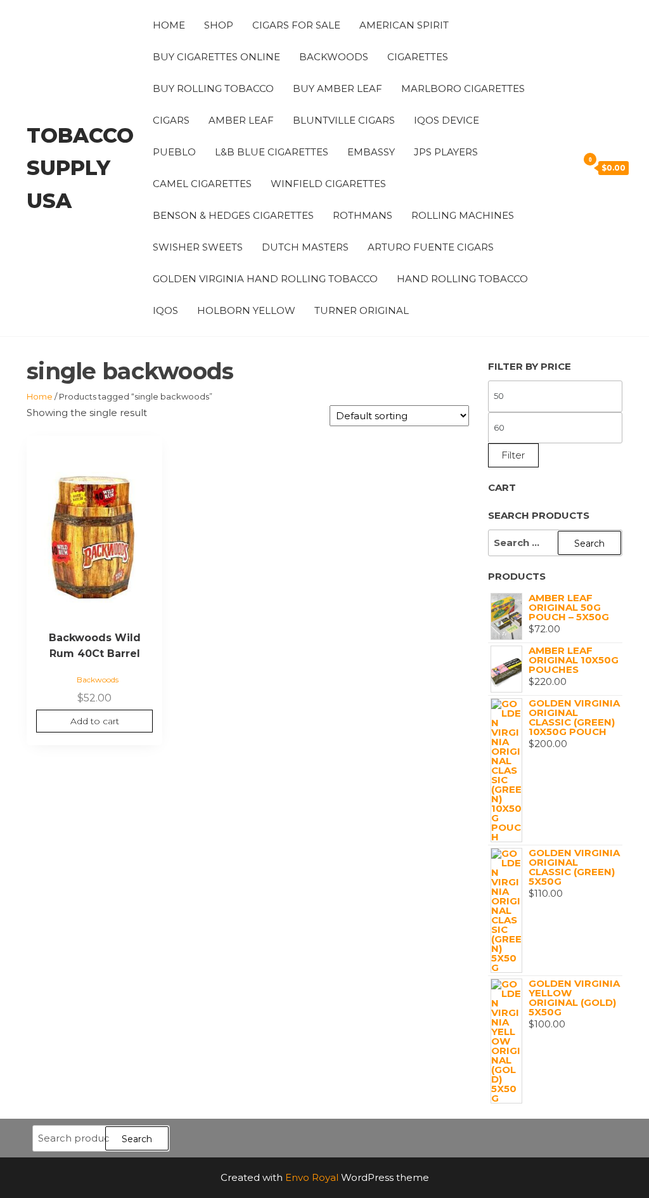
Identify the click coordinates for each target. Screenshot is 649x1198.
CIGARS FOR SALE (296, 25)
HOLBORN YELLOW (246, 310)
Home (169, 25)
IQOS (165, 310)
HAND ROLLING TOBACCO (462, 279)
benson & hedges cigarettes (233, 215)
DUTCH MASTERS (305, 247)
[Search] (565, 167)
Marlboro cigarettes (463, 88)
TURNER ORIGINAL (361, 310)
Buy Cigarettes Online (216, 57)
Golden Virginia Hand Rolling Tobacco (265, 279)
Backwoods (333, 57)
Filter (513, 455)
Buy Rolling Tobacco (213, 88)
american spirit (404, 25)
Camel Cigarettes (202, 184)
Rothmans (362, 215)
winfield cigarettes (328, 184)
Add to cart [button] (94, 721)
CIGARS (171, 120)
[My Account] (547, 167)
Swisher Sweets (198, 247)
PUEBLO (174, 152)
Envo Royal (311, 1177)
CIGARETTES (417, 57)
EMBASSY (371, 152)
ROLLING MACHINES (462, 215)
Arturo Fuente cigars (431, 247)
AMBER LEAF (241, 120)
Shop (218, 25)
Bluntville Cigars (344, 120)
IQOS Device (446, 120)
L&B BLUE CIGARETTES (271, 152)
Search (137, 1139)
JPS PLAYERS (446, 152)
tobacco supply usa (80, 167)
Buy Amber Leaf (337, 88)
